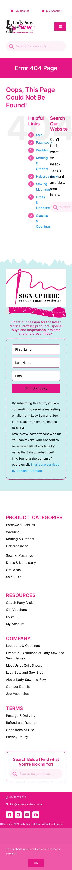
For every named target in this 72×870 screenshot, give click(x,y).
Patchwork (44, 142)
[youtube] (35, 814)
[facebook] (9, 814)
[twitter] (18, 814)
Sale (39, 135)
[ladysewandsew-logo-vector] (20, 21)
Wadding (43, 150)
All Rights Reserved (52, 824)
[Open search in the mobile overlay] (36, 46)
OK (36, 862)
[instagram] (27, 814)
